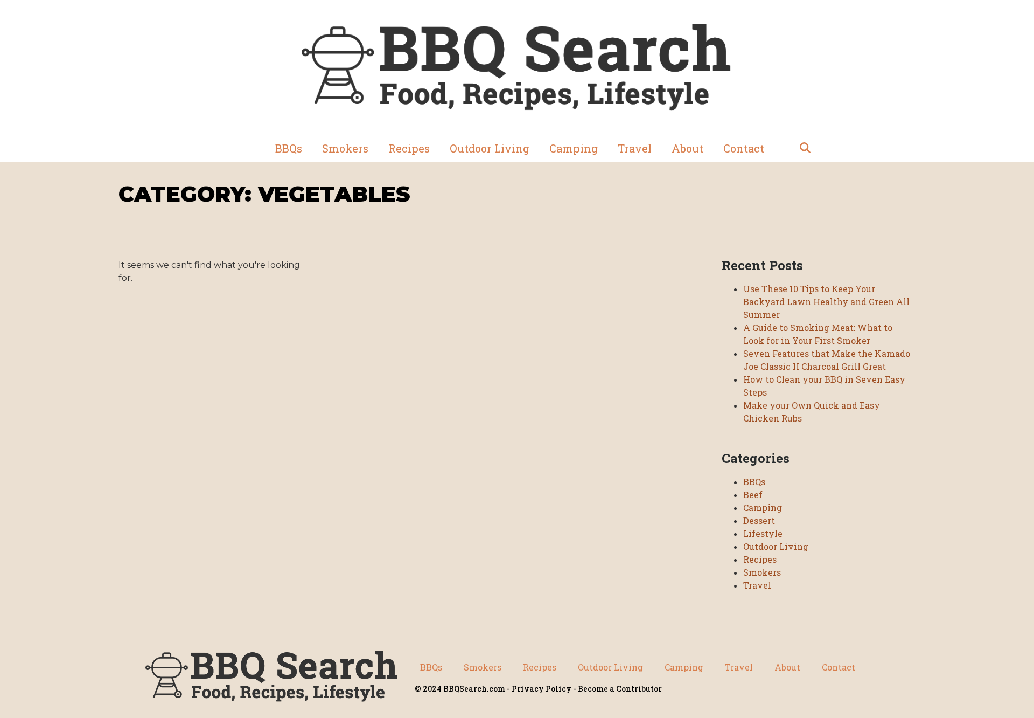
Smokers (345, 148)
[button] (805, 148)
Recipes (409, 148)
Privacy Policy (541, 689)
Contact (743, 148)
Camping (573, 148)
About (687, 148)
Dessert (759, 520)
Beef (753, 494)
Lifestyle (763, 533)
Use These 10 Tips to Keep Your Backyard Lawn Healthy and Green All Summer (826, 301)
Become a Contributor (620, 689)
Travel (635, 148)
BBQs (288, 148)
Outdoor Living (489, 148)
